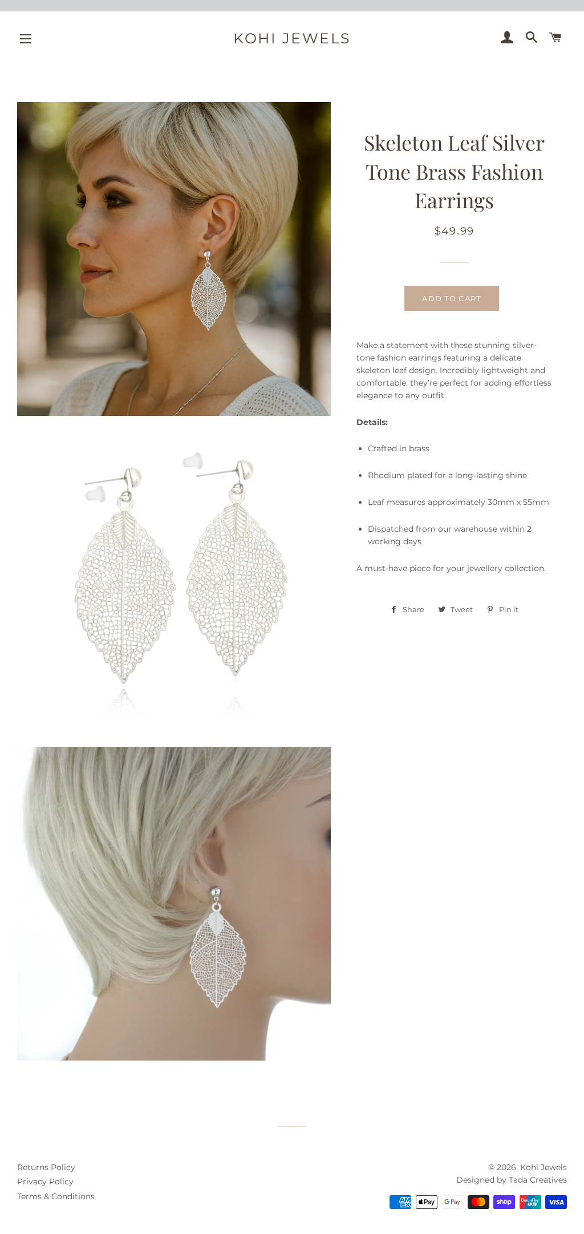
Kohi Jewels (292, 38)
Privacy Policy (45, 1181)
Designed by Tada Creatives (511, 1180)
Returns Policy (46, 1167)
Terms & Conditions (56, 1196)
